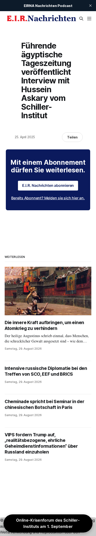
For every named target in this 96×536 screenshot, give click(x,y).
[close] (90, 5)
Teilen (72, 137)
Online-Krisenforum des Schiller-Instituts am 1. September (48, 523)
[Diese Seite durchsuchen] (81, 18)
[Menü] (89, 18)
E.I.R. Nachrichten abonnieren (48, 185)
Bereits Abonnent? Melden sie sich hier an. (48, 198)
